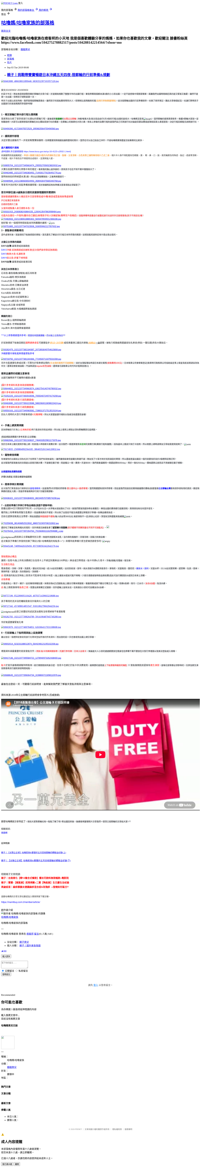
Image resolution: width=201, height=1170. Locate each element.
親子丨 (4, 852)
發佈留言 (6, 974)
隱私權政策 (117, 1129)
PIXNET (78, 1129)
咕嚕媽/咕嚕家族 (9, 917)
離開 (17, 1164)
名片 (9, 62)
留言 (36, 934)
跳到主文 (6, 31)
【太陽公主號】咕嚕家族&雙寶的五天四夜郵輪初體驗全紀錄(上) (36, 852)
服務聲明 (128, 1129)
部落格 (10, 59)
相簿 (9, 55)
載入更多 (6, 956)
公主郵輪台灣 (164, 488)
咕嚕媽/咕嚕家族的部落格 (27, 22)
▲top (3, 950)
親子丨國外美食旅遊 (30, 945)
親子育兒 (24, 942)
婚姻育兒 (25, 49)
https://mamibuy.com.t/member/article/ (20, 902)
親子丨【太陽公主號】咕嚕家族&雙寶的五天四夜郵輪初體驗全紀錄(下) (36, 860)
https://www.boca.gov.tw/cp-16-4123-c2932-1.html (47, 151)
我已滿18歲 (7, 1164)
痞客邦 (30, 934)
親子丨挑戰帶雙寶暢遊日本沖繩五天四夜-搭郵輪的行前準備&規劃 (58, 75)
